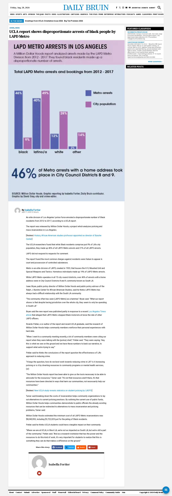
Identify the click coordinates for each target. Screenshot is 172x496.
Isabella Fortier (33, 210)
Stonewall (62, 492)
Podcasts (131, 14)
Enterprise (109, 14)
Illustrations (63, 14)
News (12, 14)
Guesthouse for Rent (136, 42)
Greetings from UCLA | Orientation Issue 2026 (44, 21)
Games (138, 14)
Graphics (84, 14)
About (11, 492)
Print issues (158, 14)
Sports (19, 14)
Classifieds (147, 14)
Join (123, 492)
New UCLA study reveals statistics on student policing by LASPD (63, 390)
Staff (54, 492)
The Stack (93, 14)
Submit (152, 8)
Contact (19, 492)
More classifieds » (155, 62)
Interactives (120, 14)
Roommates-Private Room (137, 32)
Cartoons (75, 14)
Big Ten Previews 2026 (73, 21)
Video (54, 14)
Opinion (31, 14)
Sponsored (45, 492)
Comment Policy (97, 492)
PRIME (100, 14)
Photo (48, 14)
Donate (145, 8)
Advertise (136, 8)
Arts (25, 14)
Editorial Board (74, 492)
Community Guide (113, 492)
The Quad (40, 14)
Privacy (85, 492)
